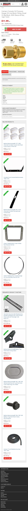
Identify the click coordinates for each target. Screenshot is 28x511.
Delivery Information (4, 479)
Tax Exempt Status (4, 475)
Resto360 (2, 471)
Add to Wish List (6, 36)
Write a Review (16, 34)
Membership (3, 507)
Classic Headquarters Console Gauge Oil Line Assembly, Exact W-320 (13, 276)
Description (5, 71)
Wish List (2, 504)
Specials (2, 495)
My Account (3, 501)
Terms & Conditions (4, 481)
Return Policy (3, 472)
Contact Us (18, 0)
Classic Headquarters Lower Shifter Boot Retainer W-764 (12, 244)
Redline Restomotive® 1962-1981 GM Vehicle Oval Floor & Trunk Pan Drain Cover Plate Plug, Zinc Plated (13, 383)
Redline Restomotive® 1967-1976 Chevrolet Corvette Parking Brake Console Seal (12, 211)
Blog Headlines (4, 496)
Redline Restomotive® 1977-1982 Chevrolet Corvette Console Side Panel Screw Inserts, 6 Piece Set (13, 145)
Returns (2, 487)
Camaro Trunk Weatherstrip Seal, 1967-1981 (12, 449)
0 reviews (9, 34)
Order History (3, 503)
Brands (2, 492)
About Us (2, 477)
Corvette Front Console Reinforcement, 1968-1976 (13, 178)
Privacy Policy (3, 480)
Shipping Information (5, 473)
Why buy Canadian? (4, 476)
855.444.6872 (11, 0)
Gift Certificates (4, 494)
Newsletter (3, 505)
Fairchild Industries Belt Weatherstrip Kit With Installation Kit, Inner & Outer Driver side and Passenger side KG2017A (13, 316)
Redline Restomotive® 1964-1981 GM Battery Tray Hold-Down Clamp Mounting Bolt (13, 417)
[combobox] (14, 116)
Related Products (6, 74)
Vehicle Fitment (13, 71)
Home (2, 7)
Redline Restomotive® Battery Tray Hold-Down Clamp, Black (12, 349)
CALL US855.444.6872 (21, 42)
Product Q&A (21, 71)
